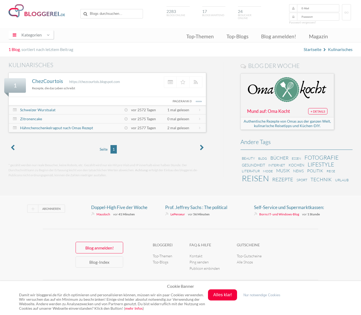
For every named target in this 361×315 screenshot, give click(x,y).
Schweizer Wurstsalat (37, 110)
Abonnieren (51, 208)
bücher (279, 158)
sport (302, 180)
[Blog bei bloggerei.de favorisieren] (183, 82)
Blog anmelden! (278, 36)
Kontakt (195, 256)
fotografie (321, 157)
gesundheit (253, 165)
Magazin (318, 36)
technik (321, 179)
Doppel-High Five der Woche (119, 207)
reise (331, 171)
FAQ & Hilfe (200, 245)
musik (283, 170)
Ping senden (199, 262)
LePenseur (177, 214)
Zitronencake (31, 119)
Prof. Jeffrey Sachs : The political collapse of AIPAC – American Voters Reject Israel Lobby (200, 207)
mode (268, 171)
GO (346, 12)
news (298, 171)
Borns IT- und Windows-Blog (279, 214)
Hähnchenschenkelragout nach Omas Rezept (56, 128)
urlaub (342, 180)
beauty (248, 158)
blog (262, 158)
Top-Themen (200, 36)
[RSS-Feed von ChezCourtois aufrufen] (195, 82)
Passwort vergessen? (302, 22)
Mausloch (103, 214)
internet (276, 165)
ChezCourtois (47, 81)
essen (296, 158)
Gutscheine (248, 245)
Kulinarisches (340, 49)
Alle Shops (245, 262)
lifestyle (321, 164)
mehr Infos (134, 308)
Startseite (312, 49)
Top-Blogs (237, 36)
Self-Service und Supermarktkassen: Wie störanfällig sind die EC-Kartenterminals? (289, 207)
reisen (255, 178)
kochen (296, 165)
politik (315, 170)
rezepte (282, 179)
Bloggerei (163, 245)
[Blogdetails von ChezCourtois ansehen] (170, 82)
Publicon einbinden (204, 268)
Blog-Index (99, 262)
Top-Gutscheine (249, 256)
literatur (251, 171)
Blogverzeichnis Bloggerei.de (36, 10)
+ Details (318, 111)
